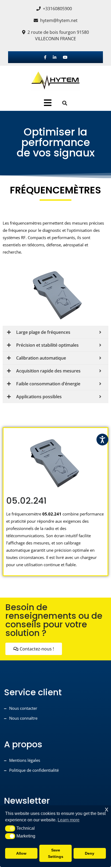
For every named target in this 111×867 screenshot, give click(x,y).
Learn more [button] (68, 820)
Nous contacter (23, 708)
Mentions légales (24, 760)
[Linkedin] (54, 57)
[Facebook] (45, 57)
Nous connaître (23, 718)
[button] (10, 828)
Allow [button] (21, 853)
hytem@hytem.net (59, 20)
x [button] (106, 809)
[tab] (47, 102)
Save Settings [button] (55, 853)
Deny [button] (89, 853)
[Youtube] (65, 57)
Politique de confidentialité (34, 770)
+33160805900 (57, 9)
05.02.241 (26, 501)
